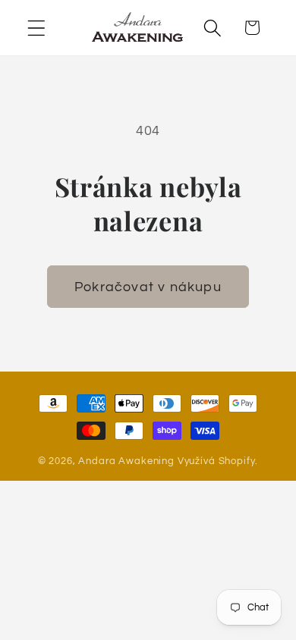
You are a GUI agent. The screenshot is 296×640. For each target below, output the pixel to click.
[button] (37, 28)
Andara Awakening (126, 461)
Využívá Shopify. (218, 461)
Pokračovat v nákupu (148, 287)
